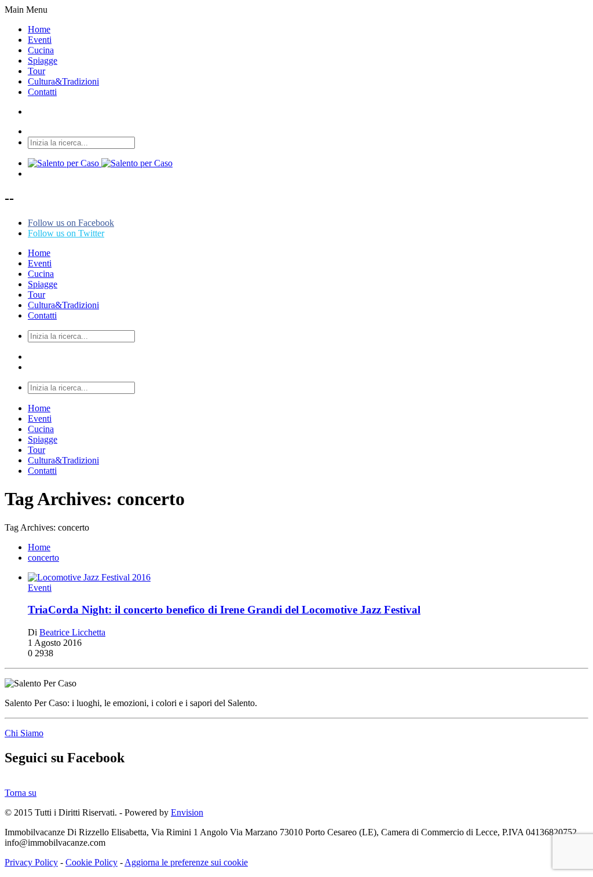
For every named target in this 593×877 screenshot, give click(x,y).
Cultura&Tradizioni (63, 81)
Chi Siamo (24, 733)
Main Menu (26, 9)
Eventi (40, 40)
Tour (36, 71)
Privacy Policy (31, 862)
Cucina (41, 50)
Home (39, 29)
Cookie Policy (91, 862)
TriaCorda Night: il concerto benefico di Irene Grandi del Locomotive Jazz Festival (224, 610)
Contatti (42, 92)
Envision (187, 812)
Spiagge (42, 60)
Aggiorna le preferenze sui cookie (186, 862)
